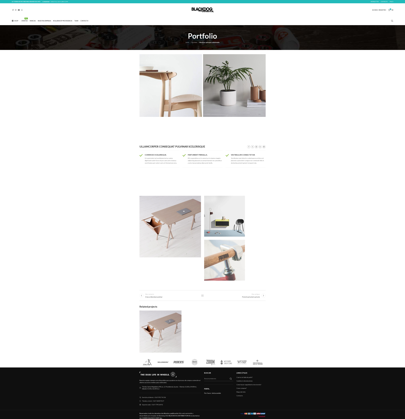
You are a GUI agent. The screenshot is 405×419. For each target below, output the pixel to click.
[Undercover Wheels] (147, 362)
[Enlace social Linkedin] (260, 146)
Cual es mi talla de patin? (244, 377)
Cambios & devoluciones (244, 381)
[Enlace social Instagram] (15, 10)
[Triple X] (210, 362)
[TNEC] (226, 362)
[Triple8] (195, 362)
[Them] (242, 362)
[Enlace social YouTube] (18, 10)
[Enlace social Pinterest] (256, 146)
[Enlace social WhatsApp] (21, 10)
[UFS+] (163, 362)
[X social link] (252, 146)
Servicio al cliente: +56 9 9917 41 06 (154, 397)
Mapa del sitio (241, 392)
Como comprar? (241, 388)
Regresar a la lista (202, 295)
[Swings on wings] (258, 362)
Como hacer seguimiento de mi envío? (248, 384)
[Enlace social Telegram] (264, 146)
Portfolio (194, 42)
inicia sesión (216, 393)
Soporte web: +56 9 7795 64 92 (152, 405)
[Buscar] (392, 21)
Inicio (187, 42)
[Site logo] (202, 10)
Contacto (239, 396)
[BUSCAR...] (230, 378)
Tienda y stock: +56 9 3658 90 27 (153, 401)
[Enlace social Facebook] (13, 10)
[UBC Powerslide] (179, 362)
